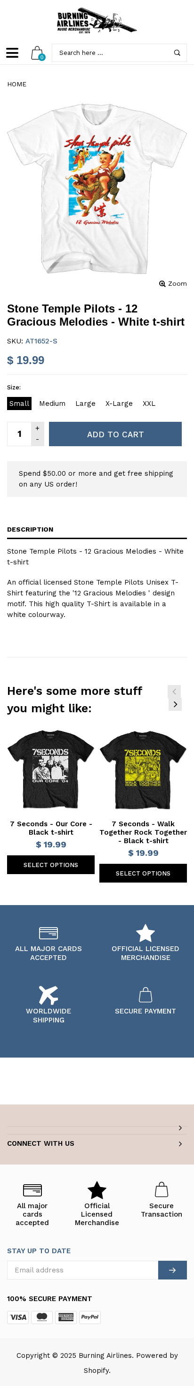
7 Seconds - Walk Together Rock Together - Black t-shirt (143, 832)
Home (16, 84)
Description (30, 529)
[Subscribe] (172, 1270)
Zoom (177, 283)
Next (175, 704)
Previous (174, 691)
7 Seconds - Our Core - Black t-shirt (51, 828)
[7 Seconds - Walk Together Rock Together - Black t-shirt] (143, 770)
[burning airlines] (97, 20)
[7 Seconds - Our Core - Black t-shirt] (51, 770)
